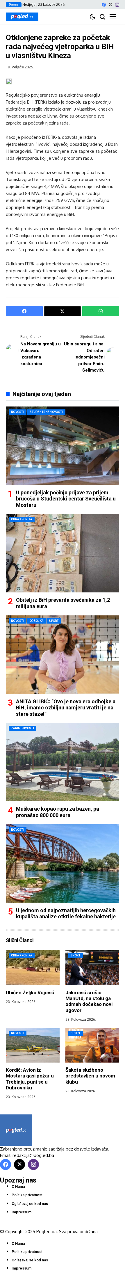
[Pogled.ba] (22, 17)
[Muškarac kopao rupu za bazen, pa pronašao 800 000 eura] (62, 762)
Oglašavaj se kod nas (30, 1203)
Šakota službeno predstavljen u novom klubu (90, 1076)
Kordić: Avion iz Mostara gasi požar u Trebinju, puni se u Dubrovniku (30, 1079)
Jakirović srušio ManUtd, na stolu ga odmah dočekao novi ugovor (88, 1001)
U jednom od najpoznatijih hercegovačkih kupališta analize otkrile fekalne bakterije (66, 913)
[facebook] (104, 5)
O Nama (18, 1186)
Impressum (21, 1212)
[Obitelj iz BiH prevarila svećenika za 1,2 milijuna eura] (62, 553)
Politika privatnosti (27, 1195)
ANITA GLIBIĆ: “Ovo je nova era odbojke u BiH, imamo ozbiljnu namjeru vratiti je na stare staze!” (65, 707)
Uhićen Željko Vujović (30, 992)
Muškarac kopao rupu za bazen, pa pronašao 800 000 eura (57, 812)
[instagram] (117, 5)
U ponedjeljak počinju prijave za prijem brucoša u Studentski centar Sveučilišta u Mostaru (66, 498)
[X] (110, 4)
